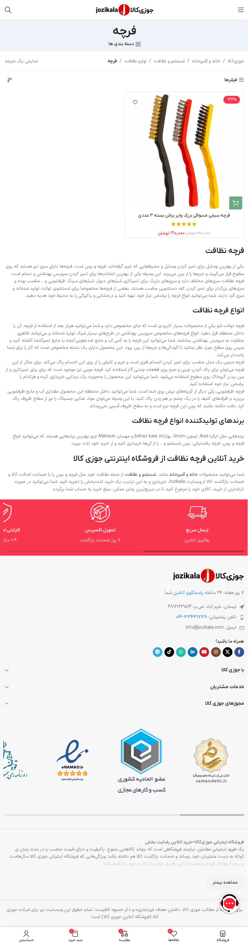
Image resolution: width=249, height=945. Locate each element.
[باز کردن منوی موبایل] (240, 9)
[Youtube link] (204, 652)
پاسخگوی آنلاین (188, 592)
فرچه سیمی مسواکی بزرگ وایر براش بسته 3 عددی (184, 215)
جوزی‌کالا (236, 61)
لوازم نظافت (135, 61)
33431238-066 (191, 617)
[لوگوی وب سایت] (125, 9)
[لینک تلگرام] (157, 652)
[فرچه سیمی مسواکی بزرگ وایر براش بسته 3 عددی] (184, 152)
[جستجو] (8, 9)
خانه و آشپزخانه (206, 61)
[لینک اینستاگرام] (216, 652)
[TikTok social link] (169, 652)
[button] (235, 202)
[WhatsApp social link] (181, 652)
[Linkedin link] (192, 652)
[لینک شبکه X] (227, 652)
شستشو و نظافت (169, 61)
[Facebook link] (239, 652)
